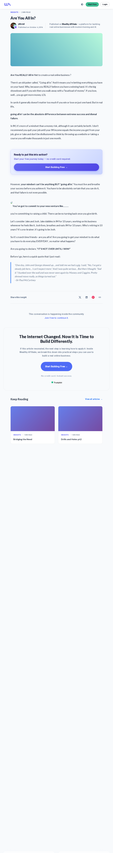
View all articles (94, 399)
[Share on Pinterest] (93, 297)
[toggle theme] (82, 4)
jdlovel (21, 24)
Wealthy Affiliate (69, 24)
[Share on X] (80, 297)
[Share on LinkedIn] (86, 297)
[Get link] (100, 297)
